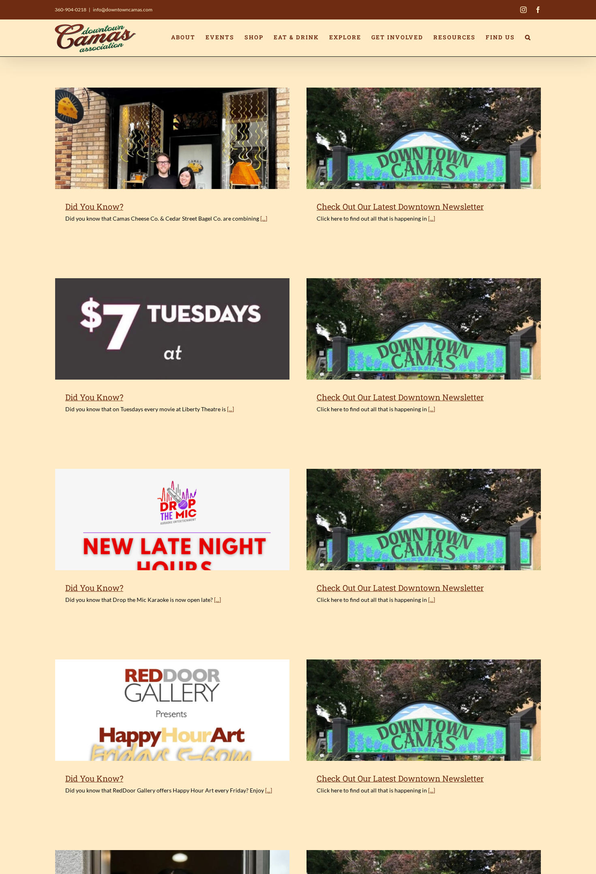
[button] (528, 37)
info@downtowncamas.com (122, 9)
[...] (263, 218)
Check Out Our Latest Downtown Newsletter (400, 206)
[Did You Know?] (172, 138)
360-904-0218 (70, 9)
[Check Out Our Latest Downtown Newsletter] (424, 138)
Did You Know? (94, 206)
